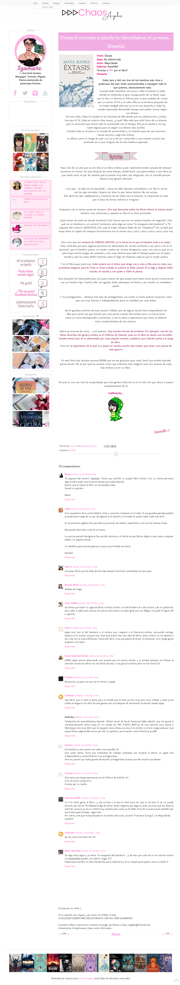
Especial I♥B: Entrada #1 (37, 225)
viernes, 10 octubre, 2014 (86, 677)
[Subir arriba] (176, 981)
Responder (70, 499)
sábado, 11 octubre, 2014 (87, 695)
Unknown (70, 695)
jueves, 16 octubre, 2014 (93, 850)
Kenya (68, 474)
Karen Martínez (73, 850)
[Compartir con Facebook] (112, 446)
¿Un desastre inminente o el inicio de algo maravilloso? (36, 241)
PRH (111, 70)
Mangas (56, 3)
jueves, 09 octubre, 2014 (84, 474)
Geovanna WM (72, 798)
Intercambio (69, 3)
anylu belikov (71, 603)
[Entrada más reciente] (64, 934)
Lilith (67, 508)
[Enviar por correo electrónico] (105, 446)
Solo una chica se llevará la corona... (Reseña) (35, 215)
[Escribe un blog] (107, 446)
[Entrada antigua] (168, 934)
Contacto (82, 3)
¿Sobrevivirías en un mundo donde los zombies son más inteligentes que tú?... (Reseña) (36, 188)
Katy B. (68, 627)
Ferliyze (69, 677)
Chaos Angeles (86, 978)
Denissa (68, 745)
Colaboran (106, 3)
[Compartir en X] (110, 446)
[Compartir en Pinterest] (115, 446)
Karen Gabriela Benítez (76, 655)
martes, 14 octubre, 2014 (85, 745)
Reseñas (45, 3)
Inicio (35, 3)
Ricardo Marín (72, 584)
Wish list (94, 3)
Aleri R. (68, 566)
